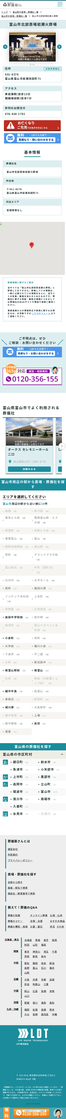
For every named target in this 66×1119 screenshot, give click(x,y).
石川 (43, 968)
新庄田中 (43, 662)
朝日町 (21, 762)
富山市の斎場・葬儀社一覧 (14, 16)
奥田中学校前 (17, 617)
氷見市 (21, 814)
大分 (26, 1014)
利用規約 (13, 854)
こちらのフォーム (41, 313)
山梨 (26, 972)
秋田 (26, 945)
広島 (35, 991)
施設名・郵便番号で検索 (21, 893)
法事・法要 (36, 921)
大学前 (13, 646)
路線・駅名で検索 (18, 888)
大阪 (26, 979)
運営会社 (13, 849)
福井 (51, 968)
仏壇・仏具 (56, 915)
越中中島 (14, 691)
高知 (51, 1003)
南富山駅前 (16, 670)
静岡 (35, 963)
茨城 (26, 956)
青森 (37, 940)
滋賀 (51, 979)
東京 (26, 951)
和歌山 (36, 984)
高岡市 (21, 784)
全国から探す (15, 882)
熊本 (51, 1009)
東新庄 (13, 699)
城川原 (13, 707)
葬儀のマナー (15, 921)
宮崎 (35, 1014)
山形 (35, 945)
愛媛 (26, 1003)
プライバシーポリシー (20, 860)
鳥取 (51, 991)
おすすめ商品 (57, 921)
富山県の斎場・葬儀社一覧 (26, 12)
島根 (43, 991)
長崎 (43, 1009)
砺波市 (21, 792)
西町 (11, 588)
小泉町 (13, 638)
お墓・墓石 (36, 926)
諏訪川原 (43, 588)
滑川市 (21, 799)
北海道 (28, 940)
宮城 (54, 940)
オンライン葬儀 (39, 915)
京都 (43, 979)
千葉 (54, 951)
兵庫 (35, 979)
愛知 (26, 963)
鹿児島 (45, 1014)
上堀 (40, 715)
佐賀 (35, 1009)
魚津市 (21, 769)
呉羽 (40, 723)
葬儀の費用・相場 (18, 926)
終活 (52, 926)
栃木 (43, 956)
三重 (46, 984)
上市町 (21, 777)
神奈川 (36, 951)
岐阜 (43, 963)
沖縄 (54, 1014)
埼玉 (46, 951)
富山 (35, 968)
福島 (43, 945)
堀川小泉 (43, 646)
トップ (4, 12)
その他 (60, 926)
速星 (11, 731)
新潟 (51, 963)
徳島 (43, 1003)
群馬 (35, 956)
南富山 (42, 670)
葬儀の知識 (14, 915)
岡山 (26, 991)
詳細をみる (29, 469)
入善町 (21, 806)
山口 (26, 996)
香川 (35, 1003)
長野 (26, 968)
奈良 (26, 984)
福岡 (26, 1009)
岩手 (46, 940)
